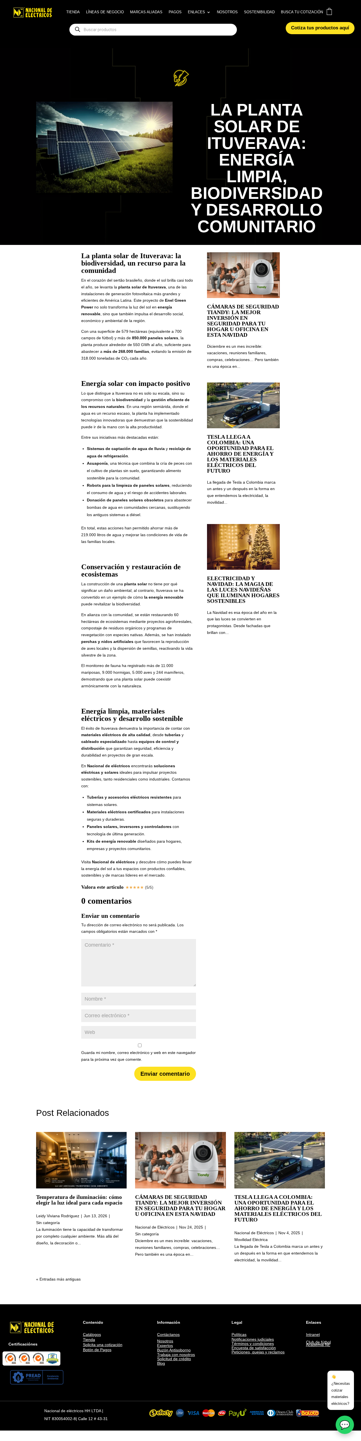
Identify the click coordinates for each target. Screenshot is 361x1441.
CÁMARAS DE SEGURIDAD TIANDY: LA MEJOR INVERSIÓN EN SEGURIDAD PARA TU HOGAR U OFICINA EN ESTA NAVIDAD (243, 320)
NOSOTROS (227, 12)
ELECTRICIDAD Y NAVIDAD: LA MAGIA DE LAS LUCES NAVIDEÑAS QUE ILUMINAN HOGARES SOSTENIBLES (243, 589)
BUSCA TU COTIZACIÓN (302, 12)
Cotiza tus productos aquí (320, 28)
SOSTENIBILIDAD (259, 12)
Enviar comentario (165, 1074)
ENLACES (196, 12)
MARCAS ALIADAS (146, 12)
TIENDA (73, 12)
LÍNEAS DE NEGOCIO (105, 12)
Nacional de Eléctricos (155, 1227)
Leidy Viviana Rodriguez (57, 1216)
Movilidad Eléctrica (251, 1239)
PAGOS (175, 12)
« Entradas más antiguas (58, 1279)
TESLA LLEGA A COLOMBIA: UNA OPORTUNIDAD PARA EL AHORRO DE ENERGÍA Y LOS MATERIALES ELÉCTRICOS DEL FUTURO (240, 454)
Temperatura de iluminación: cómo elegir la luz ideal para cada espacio (79, 1200)
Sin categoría (48, 1222)
